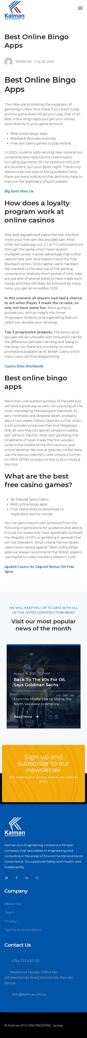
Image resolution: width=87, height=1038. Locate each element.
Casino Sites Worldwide (23, 366)
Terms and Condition (23, 930)
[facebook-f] (17, 878)
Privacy (10, 921)
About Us (12, 904)
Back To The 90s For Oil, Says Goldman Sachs (39, 682)
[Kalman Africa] (14, 10)
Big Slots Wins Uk (19, 191)
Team (9, 912)
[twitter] (6, 878)
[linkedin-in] (27, 878)
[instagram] (37, 878)
